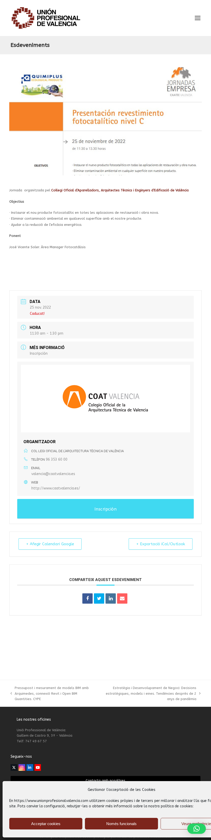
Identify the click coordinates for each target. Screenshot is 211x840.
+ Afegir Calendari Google (50, 544)
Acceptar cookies (45, 823)
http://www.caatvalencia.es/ (55, 488)
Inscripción (39, 353)
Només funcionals (121, 823)
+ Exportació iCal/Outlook (160, 544)
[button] (197, 18)
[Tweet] (99, 598)
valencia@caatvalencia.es (53, 474)
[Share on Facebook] (87, 598)
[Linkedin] (111, 598)
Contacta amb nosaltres (105, 780)
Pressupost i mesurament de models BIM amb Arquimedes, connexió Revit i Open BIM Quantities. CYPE (50, 694)
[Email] (122, 598)
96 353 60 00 (56, 459)
